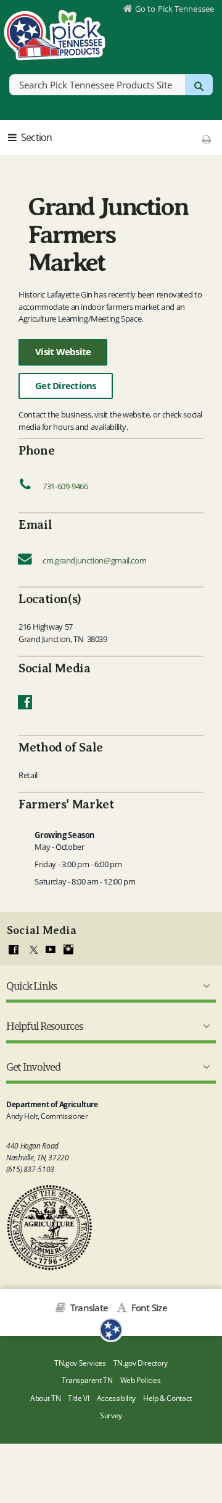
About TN (45, 1398)
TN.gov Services (79, 1363)
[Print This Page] (206, 139)
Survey (111, 1415)
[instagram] (68, 950)
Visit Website (63, 351)
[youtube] (50, 950)
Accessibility (116, 1398)
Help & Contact (167, 1398)
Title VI (78, 1398)
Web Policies (140, 1380)
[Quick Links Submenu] (204, 986)
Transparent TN (87, 1380)
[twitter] (32, 950)
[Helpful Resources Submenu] (204, 1026)
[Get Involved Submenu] (204, 1067)
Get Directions (65, 385)
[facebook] (13, 950)
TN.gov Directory (140, 1363)
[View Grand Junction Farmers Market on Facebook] (25, 705)
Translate (88, 1307)
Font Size (148, 1307)
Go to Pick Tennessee (174, 8)
